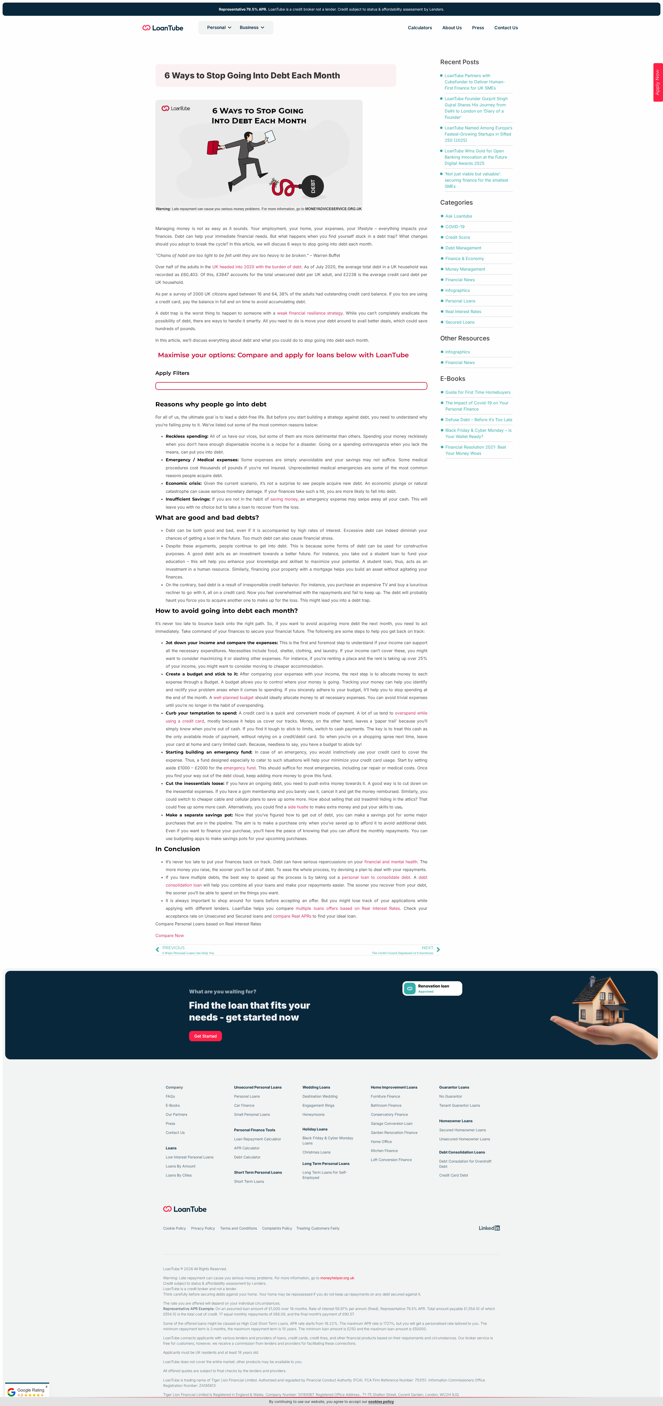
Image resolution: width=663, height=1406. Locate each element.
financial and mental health (390, 861)
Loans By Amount (181, 1166)
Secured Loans (459, 322)
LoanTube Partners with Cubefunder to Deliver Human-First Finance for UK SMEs (475, 82)
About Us (452, 27)
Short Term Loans (249, 1181)
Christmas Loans (316, 1152)
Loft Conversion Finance (391, 1159)
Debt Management (463, 247)
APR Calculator (247, 1148)
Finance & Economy (464, 258)
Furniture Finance (385, 1096)
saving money (284, 499)
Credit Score (457, 237)
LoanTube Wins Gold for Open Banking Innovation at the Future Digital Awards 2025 (476, 157)
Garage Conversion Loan (392, 1123)
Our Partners (176, 1114)
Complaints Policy (277, 1228)
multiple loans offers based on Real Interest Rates (348, 908)
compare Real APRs (292, 916)
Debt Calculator (247, 1157)
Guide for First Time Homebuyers (477, 392)
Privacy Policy (203, 1228)
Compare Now (169, 935)
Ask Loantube (458, 216)
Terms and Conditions (238, 1228)
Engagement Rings (318, 1105)
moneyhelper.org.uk (337, 1278)
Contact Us (506, 27)
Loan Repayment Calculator (257, 1139)
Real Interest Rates (463, 311)
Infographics (457, 290)
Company (174, 1087)
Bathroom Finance (386, 1105)
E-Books (173, 1105)
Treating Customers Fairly (318, 1228)
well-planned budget (233, 697)
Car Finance (244, 1105)
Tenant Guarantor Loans (459, 1105)
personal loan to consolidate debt (376, 877)
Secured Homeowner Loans (462, 1130)
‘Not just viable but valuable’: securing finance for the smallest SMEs (476, 180)
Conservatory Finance (389, 1114)
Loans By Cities (179, 1175)
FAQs (170, 1096)
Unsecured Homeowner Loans (464, 1139)
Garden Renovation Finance (394, 1132)
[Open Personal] (230, 27)
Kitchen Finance (384, 1150)
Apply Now (657, 82)
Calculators (420, 27)
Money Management (465, 269)
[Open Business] (262, 27)
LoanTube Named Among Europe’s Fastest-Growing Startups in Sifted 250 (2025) (478, 134)
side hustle (298, 806)
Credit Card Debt (453, 1175)
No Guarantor (450, 1096)
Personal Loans (460, 300)
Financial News (460, 279)
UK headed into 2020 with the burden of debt (257, 266)
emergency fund (240, 767)
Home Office (381, 1141)
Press (478, 27)
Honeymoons (313, 1114)
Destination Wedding (320, 1096)
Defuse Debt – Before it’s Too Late (478, 419)
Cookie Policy (174, 1228)
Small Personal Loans (252, 1114)
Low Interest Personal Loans (189, 1157)
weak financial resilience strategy (310, 313)
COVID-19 (455, 226)
